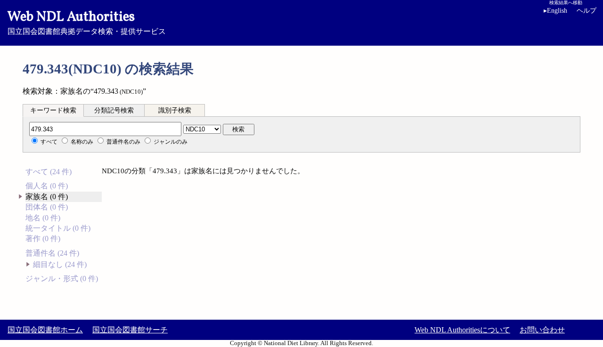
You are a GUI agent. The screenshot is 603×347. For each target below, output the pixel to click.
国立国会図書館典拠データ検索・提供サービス (87, 21)
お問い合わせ (542, 330)
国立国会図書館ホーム (45, 330)
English (555, 10)
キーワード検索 (53, 110)
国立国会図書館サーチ (130, 330)
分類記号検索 (114, 110)
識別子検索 (174, 110)
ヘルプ (586, 10)
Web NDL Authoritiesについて (462, 330)
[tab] (53, 110)
